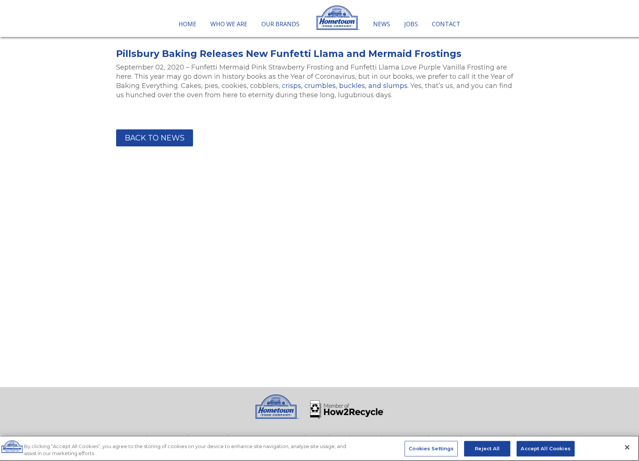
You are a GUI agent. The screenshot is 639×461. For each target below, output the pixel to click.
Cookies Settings (431, 448)
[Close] (627, 447)
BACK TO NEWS (155, 137)
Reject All (487, 448)
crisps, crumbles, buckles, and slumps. (345, 86)
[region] (319, 448)
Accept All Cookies (545, 448)
